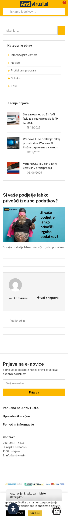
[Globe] (28, 465)
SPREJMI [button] (35, 513)
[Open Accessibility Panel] (13, 508)
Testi (14, 86)
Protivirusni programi (23, 70)
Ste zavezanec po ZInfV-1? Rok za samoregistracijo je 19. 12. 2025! (40, 118)
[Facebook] (4, 465)
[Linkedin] (20, 465)
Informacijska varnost (24, 54)
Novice (15, 62)
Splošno (16, 78)
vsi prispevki (49, 298)
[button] (62, 4)
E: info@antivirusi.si (14, 455)
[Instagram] (12, 465)
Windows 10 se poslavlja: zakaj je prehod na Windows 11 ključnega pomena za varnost (41, 143)
